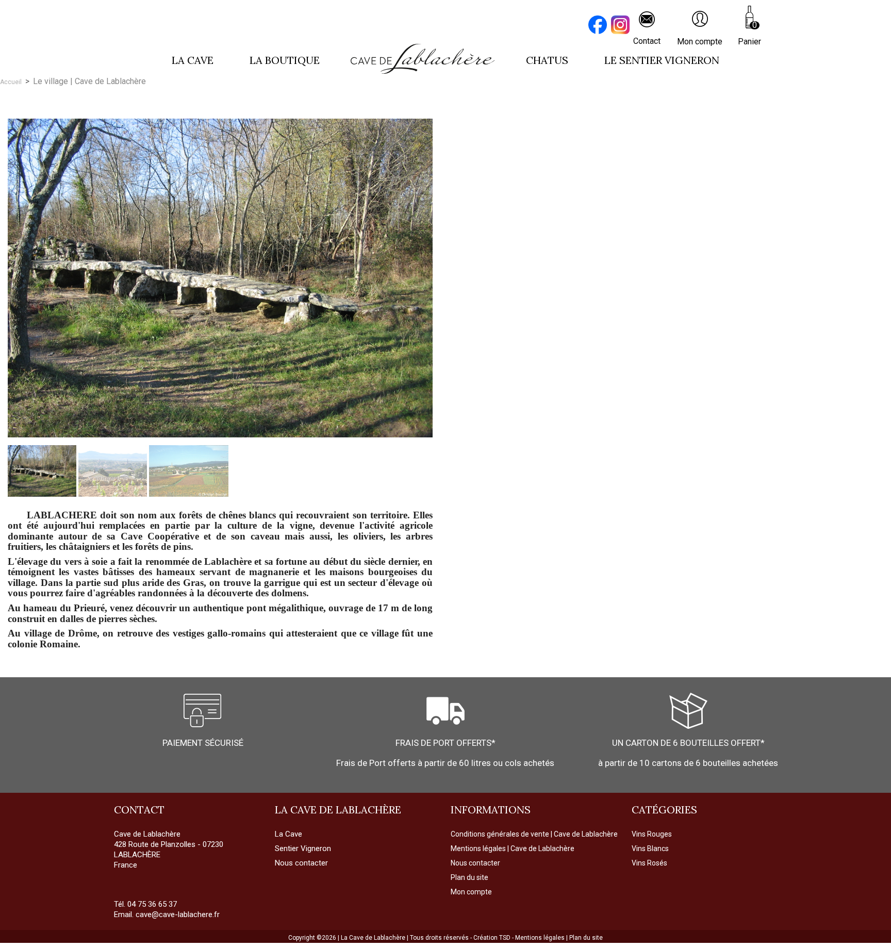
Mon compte (471, 892)
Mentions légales (540, 937)
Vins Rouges (652, 834)
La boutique (285, 60)
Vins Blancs (650, 848)
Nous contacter (475, 863)
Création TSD (492, 937)
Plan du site (469, 877)
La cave (192, 60)
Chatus (547, 60)
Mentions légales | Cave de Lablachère (512, 848)
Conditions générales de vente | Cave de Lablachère (534, 834)
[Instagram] (621, 26)
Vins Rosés (649, 863)
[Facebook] (599, 26)
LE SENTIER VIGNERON (661, 60)
